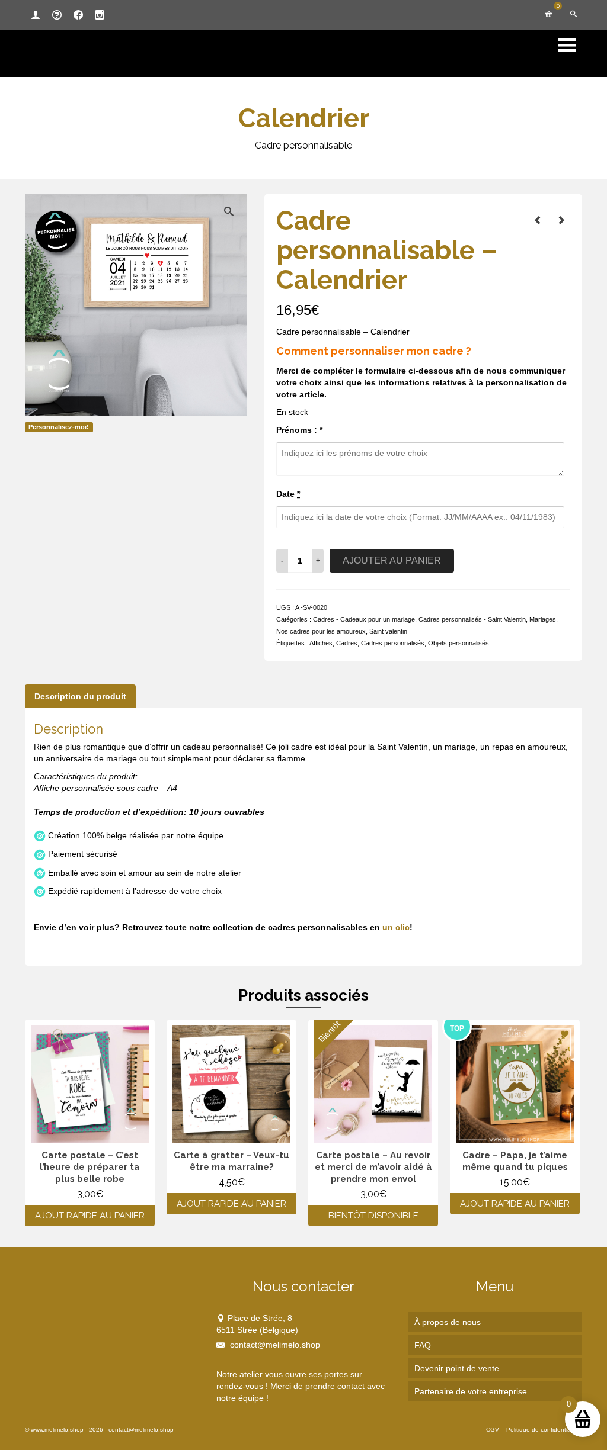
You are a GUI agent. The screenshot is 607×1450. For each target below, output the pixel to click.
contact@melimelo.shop (274, 1344)
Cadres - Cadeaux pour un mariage (364, 619)
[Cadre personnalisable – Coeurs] (561, 220)
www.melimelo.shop (57, 1429)
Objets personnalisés (458, 643)
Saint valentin (388, 631)
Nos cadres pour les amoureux (321, 631)
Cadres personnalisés (392, 643)
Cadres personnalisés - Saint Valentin (472, 619)
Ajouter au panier (392, 560)
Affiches (321, 643)
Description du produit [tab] (80, 696)
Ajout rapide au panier (90, 1215)
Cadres (346, 643)
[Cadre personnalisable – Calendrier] (538, 220)
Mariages (542, 619)
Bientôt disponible (373, 1215)
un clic (396, 927)
